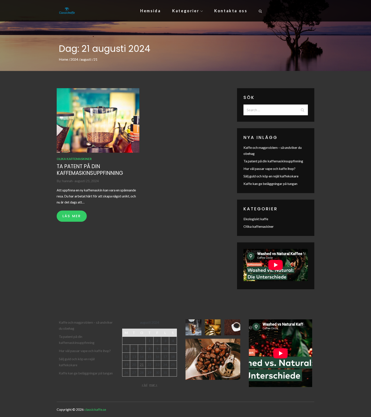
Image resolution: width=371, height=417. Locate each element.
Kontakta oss (230, 10)
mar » (153, 385)
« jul (144, 385)
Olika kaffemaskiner (74, 159)
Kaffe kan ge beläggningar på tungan (270, 184)
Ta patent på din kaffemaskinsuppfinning (90, 170)
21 (142, 364)
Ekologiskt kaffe (255, 219)
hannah (67, 181)
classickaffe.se (95, 409)
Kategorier (185, 10)
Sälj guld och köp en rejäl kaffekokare (270, 176)
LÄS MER (71, 216)
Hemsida (150, 10)
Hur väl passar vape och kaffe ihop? (269, 168)
